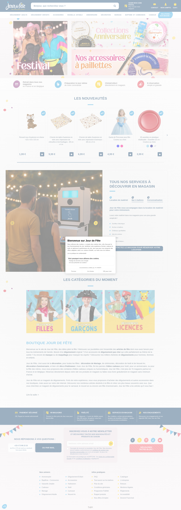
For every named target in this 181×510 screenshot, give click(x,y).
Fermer (73, 271)
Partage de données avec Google (78, 260)
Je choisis (90, 271)
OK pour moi (107, 271)
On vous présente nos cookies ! (78, 262)
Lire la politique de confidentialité (76, 253)
